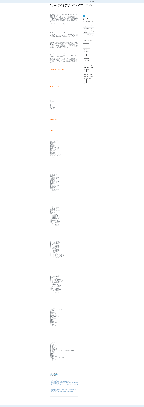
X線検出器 (91, 40)
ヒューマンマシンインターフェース (88, 56)
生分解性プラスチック (86, 76)
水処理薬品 (85, 74)
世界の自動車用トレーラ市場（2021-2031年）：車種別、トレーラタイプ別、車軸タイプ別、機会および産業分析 (57, 399)
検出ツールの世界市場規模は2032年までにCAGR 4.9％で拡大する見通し (88, 22)
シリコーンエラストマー (86, 51)
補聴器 (84, 78)
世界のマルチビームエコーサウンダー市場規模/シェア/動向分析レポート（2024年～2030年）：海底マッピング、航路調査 (64, 384)
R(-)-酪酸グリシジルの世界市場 (54, 380)
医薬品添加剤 (88, 69)
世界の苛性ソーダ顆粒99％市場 (54, 390)
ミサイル (90, 65)
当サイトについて (92, 1)
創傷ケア (85, 69)
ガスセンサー (85, 49)
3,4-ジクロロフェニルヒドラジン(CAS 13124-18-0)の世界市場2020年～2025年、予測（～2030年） (62, 391)
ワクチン (88, 67)
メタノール (85, 67)
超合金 (87, 78)
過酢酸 (90, 78)
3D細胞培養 (85, 40)
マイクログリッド (86, 65)
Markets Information (53, 1)
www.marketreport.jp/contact (54, 374)
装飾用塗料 (91, 76)
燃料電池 (91, 74)
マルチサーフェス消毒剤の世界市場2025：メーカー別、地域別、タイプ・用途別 (60, 381)
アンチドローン (85, 42)
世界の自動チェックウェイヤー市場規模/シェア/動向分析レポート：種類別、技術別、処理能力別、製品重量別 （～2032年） (88, 31)
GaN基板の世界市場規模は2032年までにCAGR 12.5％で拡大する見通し (88, 29)
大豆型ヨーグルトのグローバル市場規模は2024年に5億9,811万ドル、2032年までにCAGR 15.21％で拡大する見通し (63, 389)
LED (88, 40)
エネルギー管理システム (86, 47)
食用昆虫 (85, 83)
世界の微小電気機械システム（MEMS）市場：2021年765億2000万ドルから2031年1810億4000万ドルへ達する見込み (71, 398)
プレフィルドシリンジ (86, 60)
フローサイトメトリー (86, 58)
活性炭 (88, 74)
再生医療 (92, 67)
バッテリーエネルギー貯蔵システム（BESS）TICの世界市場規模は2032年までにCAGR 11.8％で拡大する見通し (88, 35)
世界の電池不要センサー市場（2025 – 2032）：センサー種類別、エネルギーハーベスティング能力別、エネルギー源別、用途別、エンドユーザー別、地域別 (88, 25)
